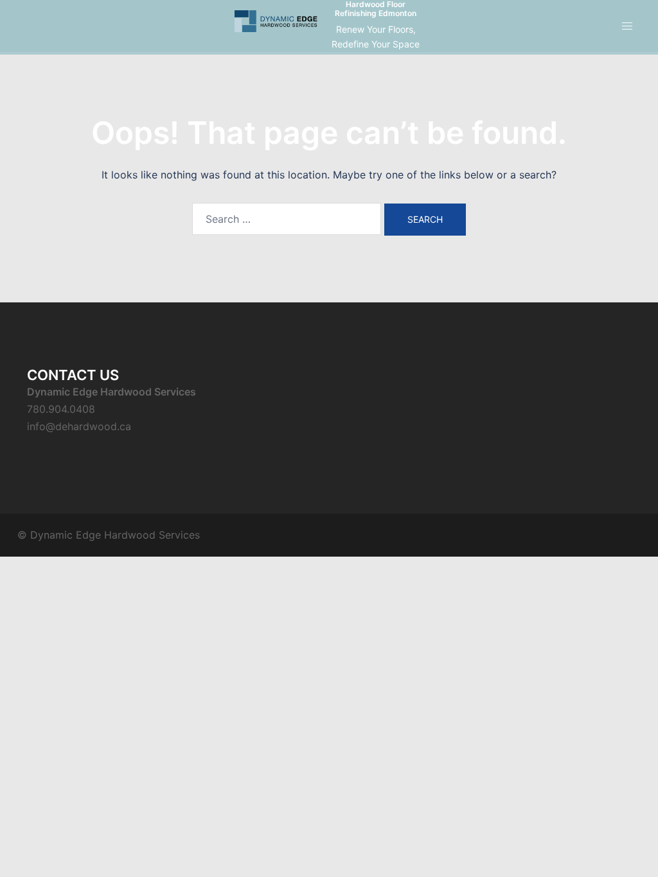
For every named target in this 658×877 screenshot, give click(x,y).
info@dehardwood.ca (79, 426)
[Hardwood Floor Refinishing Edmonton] (276, 26)
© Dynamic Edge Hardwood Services (108, 534)
